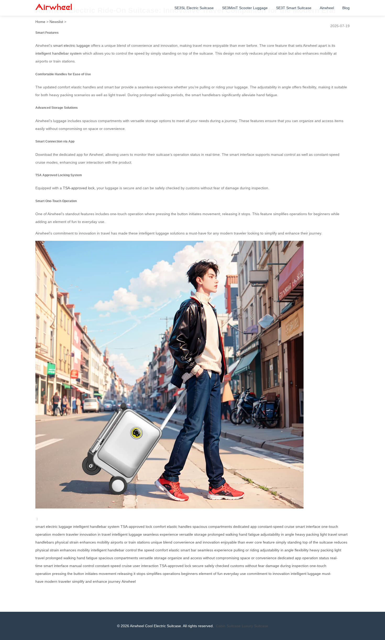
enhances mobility (94, 542)
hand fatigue (249, 534)
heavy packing (307, 534)
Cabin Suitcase (228, 626)
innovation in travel (95, 534)
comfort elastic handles (172, 526)
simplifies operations (163, 574)
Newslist (56, 22)
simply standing (288, 542)
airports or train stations (130, 542)
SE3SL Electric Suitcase (194, 8)
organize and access (185, 558)
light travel (328, 534)
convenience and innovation (196, 542)
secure (198, 566)
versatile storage (193, 534)
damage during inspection (287, 566)
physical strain (67, 542)
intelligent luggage (127, 534)
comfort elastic (167, 550)
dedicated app (245, 526)
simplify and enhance (89, 581)
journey (114, 581)
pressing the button (68, 574)
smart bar (188, 550)
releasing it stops (131, 574)
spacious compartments (212, 526)
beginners (189, 574)
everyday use (235, 574)
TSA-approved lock (79, 188)
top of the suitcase (317, 542)
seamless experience (160, 534)
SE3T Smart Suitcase (293, 8)
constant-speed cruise (276, 526)
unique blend (161, 542)
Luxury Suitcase (255, 626)
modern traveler (65, 534)
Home (40, 22)
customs (237, 566)
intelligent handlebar (107, 550)
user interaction (145, 566)
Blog (346, 8)
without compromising (221, 558)
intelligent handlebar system (58, 53)
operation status (315, 558)
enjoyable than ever (237, 542)
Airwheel (327, 8)
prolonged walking (223, 534)
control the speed (139, 550)
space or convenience (258, 558)
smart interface (307, 526)
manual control (81, 566)
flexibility (302, 550)
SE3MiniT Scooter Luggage (245, 8)
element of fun (211, 574)
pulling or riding (246, 550)
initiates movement (100, 574)
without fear (255, 566)
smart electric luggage (71, 45)
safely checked (217, 566)
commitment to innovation (268, 574)
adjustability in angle (277, 534)
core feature (265, 542)
